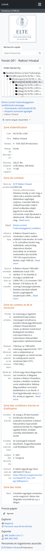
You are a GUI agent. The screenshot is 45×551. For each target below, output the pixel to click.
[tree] (22, 84)
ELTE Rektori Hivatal (22, 184)
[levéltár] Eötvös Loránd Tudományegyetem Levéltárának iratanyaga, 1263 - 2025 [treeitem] (24, 73)
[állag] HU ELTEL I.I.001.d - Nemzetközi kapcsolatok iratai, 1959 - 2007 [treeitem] (31, 94)
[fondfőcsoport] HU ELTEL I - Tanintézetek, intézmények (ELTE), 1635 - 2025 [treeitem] (26, 76)
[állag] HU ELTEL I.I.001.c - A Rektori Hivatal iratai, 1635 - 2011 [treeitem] (31, 91)
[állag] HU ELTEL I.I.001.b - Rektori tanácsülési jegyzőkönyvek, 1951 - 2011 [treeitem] (31, 88)
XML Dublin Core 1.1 (13, 535)
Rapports (8, 523)
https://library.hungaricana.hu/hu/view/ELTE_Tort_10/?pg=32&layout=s (27, 478)
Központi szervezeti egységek (18, 111)
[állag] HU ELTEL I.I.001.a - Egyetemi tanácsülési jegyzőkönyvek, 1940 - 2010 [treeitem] (31, 85)
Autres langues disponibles (17, 120)
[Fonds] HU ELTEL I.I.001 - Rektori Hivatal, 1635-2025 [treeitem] (29, 82)
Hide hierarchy (12, 68)
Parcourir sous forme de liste (18, 526)
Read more (24, 220)
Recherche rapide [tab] (12, 47)
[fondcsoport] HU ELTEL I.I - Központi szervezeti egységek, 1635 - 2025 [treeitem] (27, 79)
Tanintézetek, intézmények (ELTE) (20, 108)
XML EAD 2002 (11, 538)
